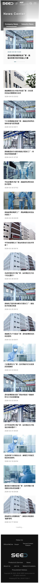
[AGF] (22, 3)
